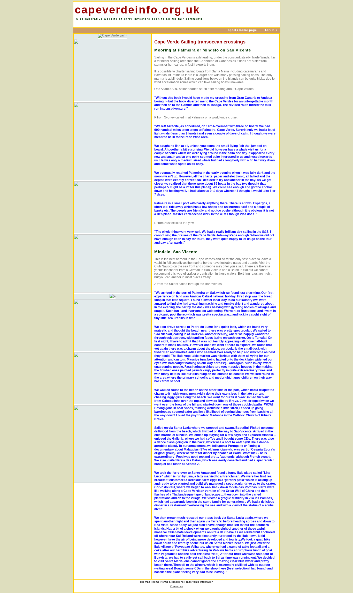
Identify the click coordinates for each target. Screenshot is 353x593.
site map (145, 581)
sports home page (243, 30)
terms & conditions (172, 581)
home (155, 581)
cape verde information (199, 581)
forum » (271, 30)
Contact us (176, 586)
